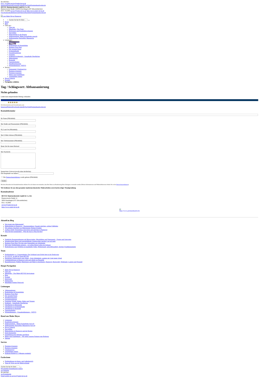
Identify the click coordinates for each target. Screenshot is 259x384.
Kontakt (7, 277)
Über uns (8, 271)
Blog (6, 275)
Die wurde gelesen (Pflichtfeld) (20, 177)
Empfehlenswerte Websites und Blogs (17, 335)
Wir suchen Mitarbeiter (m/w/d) (11, 100)
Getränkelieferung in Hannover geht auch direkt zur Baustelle (24, 260)
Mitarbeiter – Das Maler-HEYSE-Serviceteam (19, 273)
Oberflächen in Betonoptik (13, 305)
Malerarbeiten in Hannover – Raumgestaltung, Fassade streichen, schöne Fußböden (31, 226)
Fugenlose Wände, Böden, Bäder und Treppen (20, 301)
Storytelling (8, 329)
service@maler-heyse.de (18, 11)
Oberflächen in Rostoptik (13, 308)
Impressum (8, 279)
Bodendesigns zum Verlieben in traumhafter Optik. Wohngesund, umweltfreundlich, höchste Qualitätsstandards (40, 247)
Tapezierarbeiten (10, 310)
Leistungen (8, 320)
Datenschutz (9, 281)
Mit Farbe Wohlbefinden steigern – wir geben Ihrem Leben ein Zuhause (28, 245)
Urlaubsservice (9, 350)
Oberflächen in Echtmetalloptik (15, 307)
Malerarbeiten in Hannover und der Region (18, 331)
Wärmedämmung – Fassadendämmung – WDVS (20, 312)
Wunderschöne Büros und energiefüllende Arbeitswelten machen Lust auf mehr (30, 241)
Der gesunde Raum (11, 296)
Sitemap (7, 338)
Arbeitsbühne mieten (11, 351)
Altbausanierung (10, 290)
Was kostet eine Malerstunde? (14, 224)
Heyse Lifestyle (10, 327)
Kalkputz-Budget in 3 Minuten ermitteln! (18, 353)
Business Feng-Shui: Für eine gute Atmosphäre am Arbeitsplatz (25, 243)
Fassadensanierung (11, 299)
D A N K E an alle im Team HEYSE (17, 256)
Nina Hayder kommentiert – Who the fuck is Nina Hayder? (24, 231)
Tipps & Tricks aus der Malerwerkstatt (17, 363)
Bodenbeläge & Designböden (14, 292)
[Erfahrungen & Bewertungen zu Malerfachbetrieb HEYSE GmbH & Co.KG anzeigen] (26, 378)
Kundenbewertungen (11, 322)
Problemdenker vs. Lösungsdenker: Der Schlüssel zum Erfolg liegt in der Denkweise (32, 254)
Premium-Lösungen (11, 346)
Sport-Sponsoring (10, 333)
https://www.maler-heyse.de (35, 11)
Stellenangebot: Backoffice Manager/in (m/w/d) (20, 325)
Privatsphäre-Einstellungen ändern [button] (12, 369)
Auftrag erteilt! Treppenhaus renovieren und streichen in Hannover (26, 230)
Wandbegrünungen (11, 297)
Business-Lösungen (11, 348)
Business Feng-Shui (11, 294)
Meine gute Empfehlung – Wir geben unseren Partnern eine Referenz (27, 336)
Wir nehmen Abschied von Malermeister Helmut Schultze (23, 228)
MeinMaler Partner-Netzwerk (14, 282)
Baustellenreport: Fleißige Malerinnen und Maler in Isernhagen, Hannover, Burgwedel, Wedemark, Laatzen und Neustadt (43, 262)
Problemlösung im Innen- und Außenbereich (19, 361)
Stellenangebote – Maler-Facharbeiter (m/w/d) (19, 324)
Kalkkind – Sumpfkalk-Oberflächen (16, 303)
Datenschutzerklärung (13, 177)
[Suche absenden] (29, 20)
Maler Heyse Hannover (12, 270)
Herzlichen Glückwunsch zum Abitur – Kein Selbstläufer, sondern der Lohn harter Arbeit (33, 258)
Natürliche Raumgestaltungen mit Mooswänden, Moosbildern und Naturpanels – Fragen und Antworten (38, 239)
